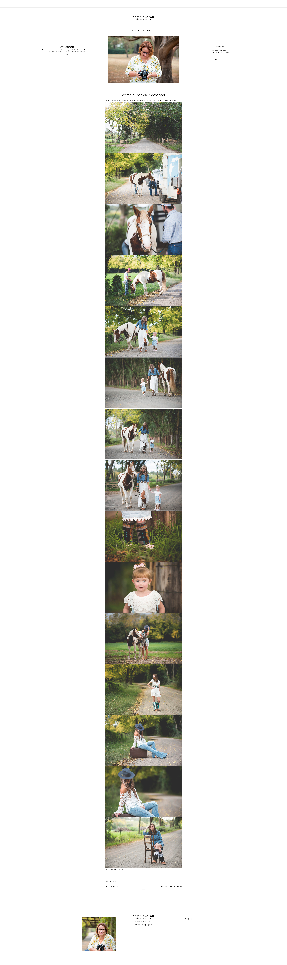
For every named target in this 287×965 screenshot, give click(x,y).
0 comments (111, 874)
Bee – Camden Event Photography (170, 886)
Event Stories (220, 59)
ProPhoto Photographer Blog (159, 963)
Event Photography (117, 869)
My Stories (220, 57)
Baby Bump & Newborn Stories (220, 50)
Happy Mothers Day (112, 886)
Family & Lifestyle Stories (220, 52)
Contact (147, 4)
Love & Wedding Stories (220, 54)
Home (139, 4)
